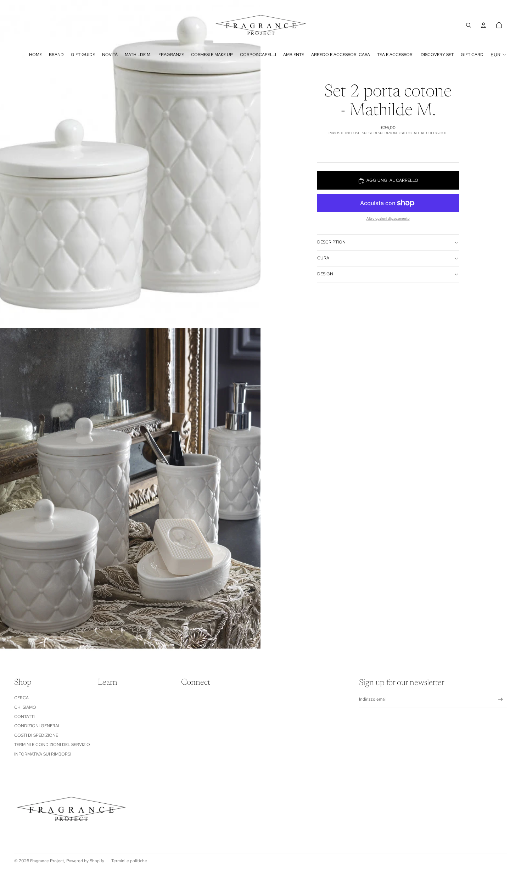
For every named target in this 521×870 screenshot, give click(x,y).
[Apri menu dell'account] (483, 25)
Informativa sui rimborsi (42, 754)
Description (331, 242)
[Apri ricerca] (468, 25)
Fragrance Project (47, 861)
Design (325, 274)
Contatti (24, 716)
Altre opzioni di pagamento (388, 218)
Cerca (21, 698)
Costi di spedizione (36, 735)
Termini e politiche (129, 861)
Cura (323, 258)
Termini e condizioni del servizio (52, 744)
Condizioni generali (38, 726)
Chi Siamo (25, 707)
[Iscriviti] (500, 699)
